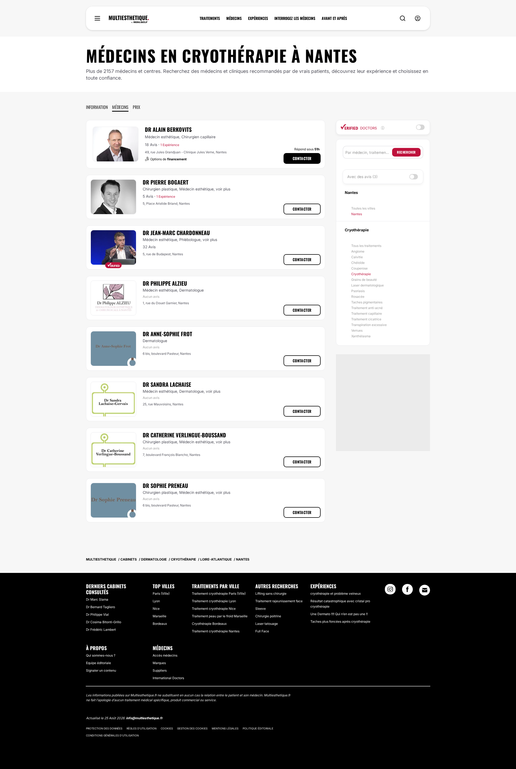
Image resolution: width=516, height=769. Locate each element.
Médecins (120, 107)
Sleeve (260, 609)
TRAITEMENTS (210, 18)
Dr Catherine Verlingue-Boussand (184, 435)
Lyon (156, 601)
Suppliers (160, 670)
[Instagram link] (390, 591)
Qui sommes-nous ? (100, 655)
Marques (159, 663)
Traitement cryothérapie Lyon (214, 601)
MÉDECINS (234, 18)
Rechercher (406, 152)
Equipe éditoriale (98, 663)
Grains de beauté (364, 280)
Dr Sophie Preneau (165, 485)
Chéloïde (358, 263)
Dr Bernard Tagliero (100, 607)
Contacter (302, 158)
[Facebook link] (407, 591)
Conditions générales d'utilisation (112, 735)
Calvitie (357, 257)
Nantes (356, 214)
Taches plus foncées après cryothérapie (340, 621)
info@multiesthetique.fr (144, 718)
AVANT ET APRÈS (334, 18)
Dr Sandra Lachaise (167, 384)
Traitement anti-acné (367, 308)
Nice (156, 609)
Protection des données (104, 728)
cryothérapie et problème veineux (335, 593)
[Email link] (424, 590)
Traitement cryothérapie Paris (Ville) (219, 593)
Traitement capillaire (366, 313)
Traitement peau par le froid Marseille (220, 616)
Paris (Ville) (161, 593)
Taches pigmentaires (366, 302)
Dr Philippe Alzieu (165, 283)
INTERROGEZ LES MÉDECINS (294, 18)
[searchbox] (368, 152)
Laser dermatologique (367, 285)
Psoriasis (358, 291)
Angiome (357, 251)
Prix (136, 107)
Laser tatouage (266, 624)
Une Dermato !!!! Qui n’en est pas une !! (339, 614)
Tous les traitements (366, 246)
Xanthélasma (361, 336)
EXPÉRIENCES (258, 18)
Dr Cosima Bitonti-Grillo (103, 622)
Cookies (167, 728)
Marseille (159, 616)
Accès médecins (165, 655)
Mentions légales (225, 728)
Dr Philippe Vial (97, 614)
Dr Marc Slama (97, 599)
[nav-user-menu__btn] (417, 18)
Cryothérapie (361, 274)
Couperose (359, 268)
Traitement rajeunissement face (279, 601)
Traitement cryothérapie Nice (214, 609)
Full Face (262, 631)
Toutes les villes (363, 208)
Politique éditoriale (258, 728)
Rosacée (357, 297)
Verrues (357, 330)
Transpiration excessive (369, 325)
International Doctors (168, 678)
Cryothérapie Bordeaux (209, 624)
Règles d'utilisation (141, 728)
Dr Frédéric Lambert (101, 630)
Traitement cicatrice (366, 319)
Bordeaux (160, 624)
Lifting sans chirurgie (270, 593)
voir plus (223, 189)
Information (97, 107)
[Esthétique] (129, 19)
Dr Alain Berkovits (168, 129)
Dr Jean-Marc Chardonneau (176, 233)
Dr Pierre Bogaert (165, 182)
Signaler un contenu (101, 670)
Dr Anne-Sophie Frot (167, 334)
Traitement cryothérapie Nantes (215, 631)
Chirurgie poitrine (268, 616)
